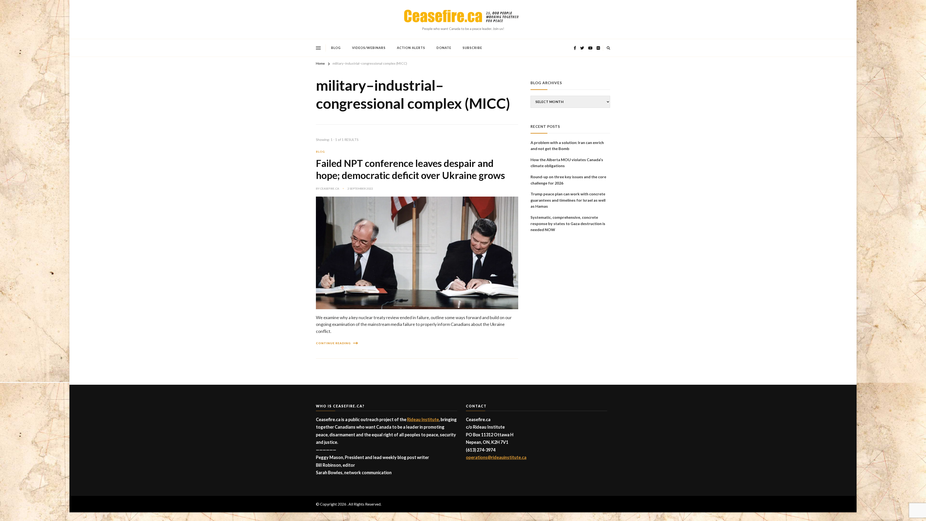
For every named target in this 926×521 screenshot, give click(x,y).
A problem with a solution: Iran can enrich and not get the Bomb (567, 145)
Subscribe (472, 48)
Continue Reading (333, 343)
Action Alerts (411, 48)
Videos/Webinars (369, 48)
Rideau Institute (423, 419)
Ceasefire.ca (329, 188)
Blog (336, 48)
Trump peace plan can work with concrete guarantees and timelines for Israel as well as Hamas (568, 200)
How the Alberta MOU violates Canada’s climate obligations (567, 162)
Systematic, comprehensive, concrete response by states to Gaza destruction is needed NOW (568, 223)
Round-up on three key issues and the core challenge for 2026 (568, 179)
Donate (443, 48)
